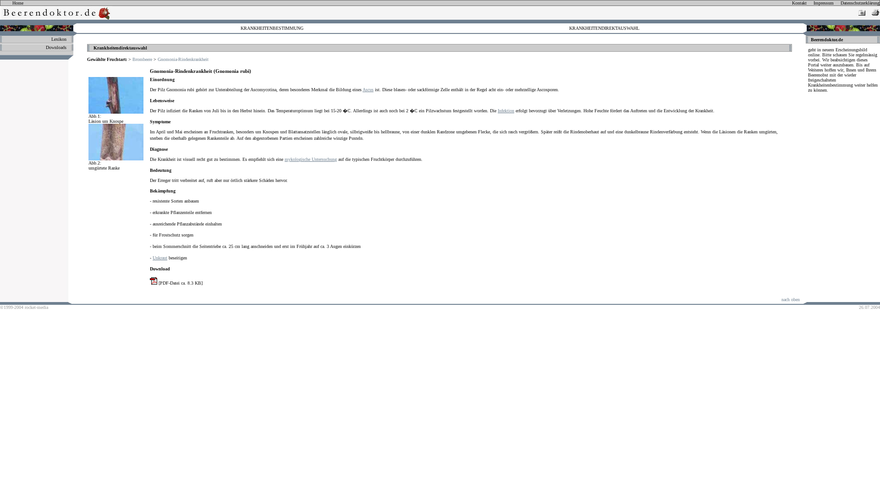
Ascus (368, 89)
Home (17, 3)
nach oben (790, 299)
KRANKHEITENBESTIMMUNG (272, 28)
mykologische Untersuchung (311, 159)
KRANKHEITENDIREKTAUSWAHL (604, 28)
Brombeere (142, 59)
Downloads (56, 47)
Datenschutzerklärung (860, 3)
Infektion (506, 110)
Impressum (824, 3)
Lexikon (58, 39)
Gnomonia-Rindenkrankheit (183, 59)
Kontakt (799, 3)
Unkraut (160, 257)
